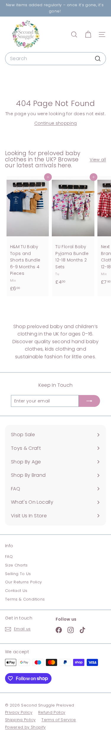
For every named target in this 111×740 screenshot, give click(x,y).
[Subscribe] (89, 401)
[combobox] (55, 58)
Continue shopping (55, 123)
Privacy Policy (18, 712)
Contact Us (16, 590)
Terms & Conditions (25, 599)
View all (98, 160)
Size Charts (16, 565)
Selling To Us (18, 574)
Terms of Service (58, 720)
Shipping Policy (20, 720)
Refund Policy (51, 712)
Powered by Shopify (25, 727)
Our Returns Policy (23, 582)
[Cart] (88, 34)
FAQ (9, 556)
